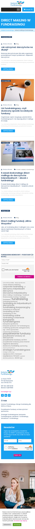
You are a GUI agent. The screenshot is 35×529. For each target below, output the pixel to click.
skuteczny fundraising (11, 346)
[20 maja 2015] (17, 90)
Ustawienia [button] (7, 524)
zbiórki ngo (18, 358)
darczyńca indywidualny (15, 293)
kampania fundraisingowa (11, 321)
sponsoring (23, 346)
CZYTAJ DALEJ (8, 69)
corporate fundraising (10, 234)
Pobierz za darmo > (24, 277)
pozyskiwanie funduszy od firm (15, 340)
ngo (4, 330)
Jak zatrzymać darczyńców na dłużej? (17, 48)
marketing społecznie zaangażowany (16, 328)
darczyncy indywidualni (16, 60)
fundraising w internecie (13, 318)
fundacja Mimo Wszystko (8, 236)
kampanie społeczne (10, 326)
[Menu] (18, 9)
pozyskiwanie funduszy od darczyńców (14, 337)
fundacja (22, 297)
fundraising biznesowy (10, 301)
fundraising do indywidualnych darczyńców (17, 304)
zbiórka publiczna (8, 358)
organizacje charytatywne (11, 332)
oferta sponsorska (12, 330)
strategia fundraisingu (9, 352)
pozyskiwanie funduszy (25, 126)
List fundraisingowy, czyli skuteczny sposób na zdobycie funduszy (17, 111)
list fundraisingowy (21, 62)
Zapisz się (17, 455)
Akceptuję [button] (17, 524)
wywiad (22, 356)
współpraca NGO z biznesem (12, 354)
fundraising (12, 62)
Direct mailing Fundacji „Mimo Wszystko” (16, 222)
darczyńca (7, 60)
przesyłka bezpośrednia (16, 195)
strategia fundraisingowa (16, 350)
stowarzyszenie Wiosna (9, 348)
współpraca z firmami (11, 356)
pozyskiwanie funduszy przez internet (16, 342)
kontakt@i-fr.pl (6, 392)
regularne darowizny (10, 344)
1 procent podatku (8, 282)
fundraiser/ (7, 299)
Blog (17, 44)
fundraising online (11, 316)
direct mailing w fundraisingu (26, 124)
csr (25, 287)
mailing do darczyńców (22, 193)
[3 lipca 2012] (17, 153)
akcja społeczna (20, 282)
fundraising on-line (9, 313)
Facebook (26, 295)
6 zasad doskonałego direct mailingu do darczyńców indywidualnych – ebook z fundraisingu (15, 176)
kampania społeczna (10, 324)
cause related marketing (12, 285)
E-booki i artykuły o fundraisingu (25, 169)
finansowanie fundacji (11, 297)
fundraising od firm (11, 312)
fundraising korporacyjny (16, 307)
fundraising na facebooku (11, 309)
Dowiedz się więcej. (20, 521)
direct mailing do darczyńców (12, 191)
